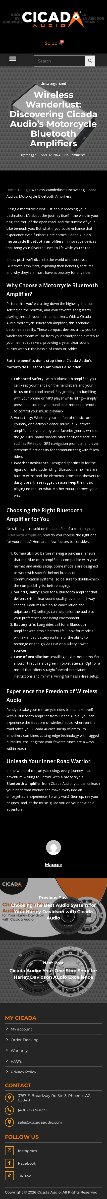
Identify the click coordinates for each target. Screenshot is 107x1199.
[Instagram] (9, 1150)
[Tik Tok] (9, 1175)
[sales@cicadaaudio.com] (9, 1122)
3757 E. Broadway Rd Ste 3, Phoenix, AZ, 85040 (54, 1097)
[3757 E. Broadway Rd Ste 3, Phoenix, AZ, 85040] (9, 1097)
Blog (24, 189)
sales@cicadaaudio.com (40, 1122)
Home (11, 189)
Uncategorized (53, 83)
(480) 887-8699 (32, 1110)
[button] (12, 59)
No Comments (75, 155)
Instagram (27, 1150)
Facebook (27, 1163)
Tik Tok (24, 1176)
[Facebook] (9, 1163)
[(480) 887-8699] (9, 1110)
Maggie (31, 155)
